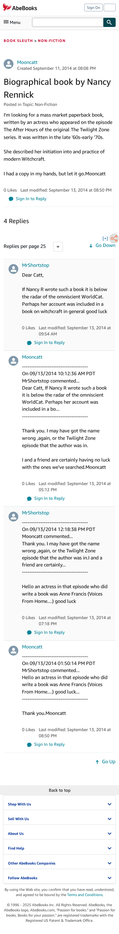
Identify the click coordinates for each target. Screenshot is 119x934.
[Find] (109, 22)
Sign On (93, 7)
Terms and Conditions (85, 894)
